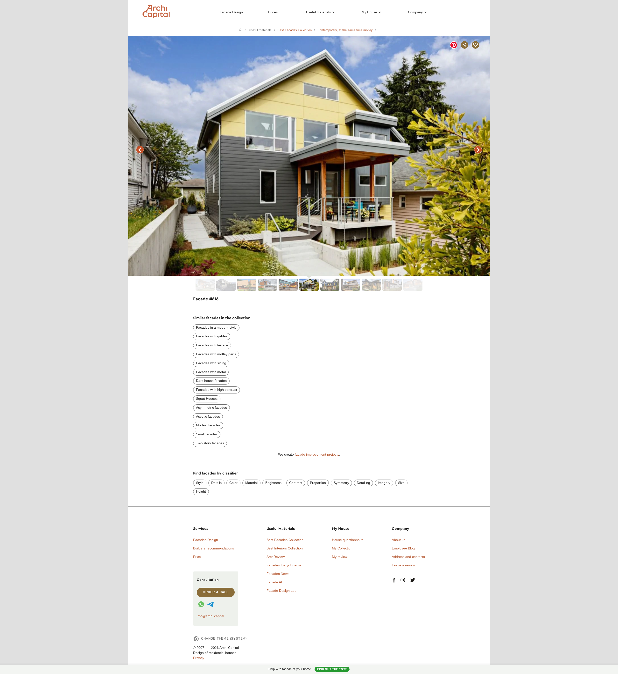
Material (251, 483)
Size (401, 483)
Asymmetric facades (211, 407)
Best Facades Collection (285, 540)
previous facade (140, 150)
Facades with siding (211, 363)
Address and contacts (408, 557)
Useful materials (318, 12)
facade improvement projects (317, 454)
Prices (273, 12)
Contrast (295, 483)
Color (233, 483)
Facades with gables (211, 336)
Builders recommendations (213, 548)
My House (369, 12)
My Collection (342, 548)
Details (216, 483)
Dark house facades (211, 381)
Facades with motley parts (216, 354)
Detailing (363, 483)
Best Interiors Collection (285, 548)
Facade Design (231, 12)
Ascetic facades (208, 416)
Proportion (318, 483)
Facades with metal (211, 372)
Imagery (384, 483)
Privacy (198, 658)
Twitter (412, 580)
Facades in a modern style (216, 327)
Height (201, 491)
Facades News (278, 574)
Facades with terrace (212, 345)
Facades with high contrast (216, 390)
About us (398, 540)
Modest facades (208, 425)
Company (415, 12)
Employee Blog (403, 548)
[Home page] (156, 17)
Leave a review (403, 565)
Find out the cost (332, 669)
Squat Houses (207, 398)
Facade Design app (281, 591)
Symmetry (341, 483)
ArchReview (276, 557)
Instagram (403, 580)
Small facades (207, 434)
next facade (478, 150)
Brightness (273, 483)
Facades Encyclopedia (284, 565)
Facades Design (205, 540)
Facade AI (274, 582)
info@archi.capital (210, 616)
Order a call (216, 592)
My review (339, 557)
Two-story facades (210, 443)
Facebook (394, 580)
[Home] (240, 30)
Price (197, 557)
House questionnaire (348, 540)
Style (200, 483)
